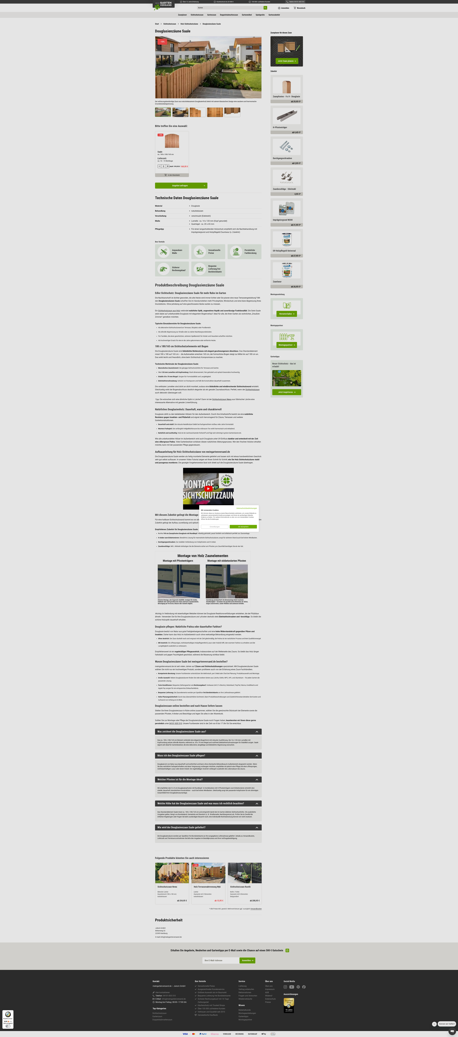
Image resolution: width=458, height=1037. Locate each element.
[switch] (8, 1026)
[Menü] (12, 1011)
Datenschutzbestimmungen (247, 508)
